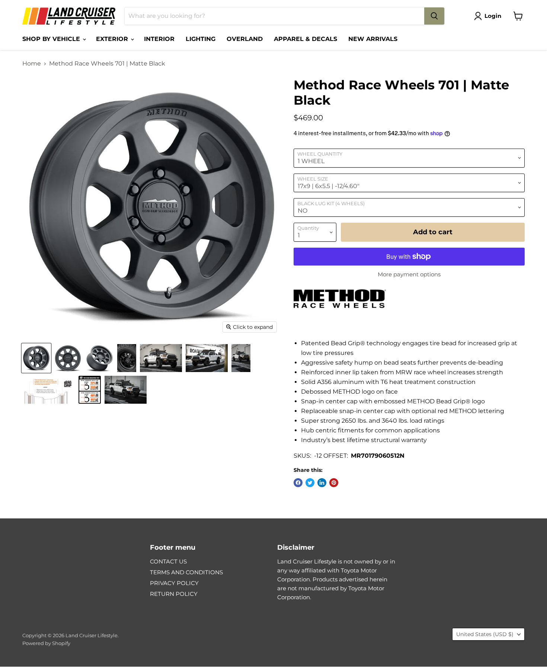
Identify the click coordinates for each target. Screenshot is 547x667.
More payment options (409, 274)
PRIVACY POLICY (174, 583)
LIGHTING (200, 38)
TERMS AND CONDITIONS (186, 572)
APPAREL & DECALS (305, 38)
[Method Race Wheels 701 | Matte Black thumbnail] (36, 358)
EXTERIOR (113, 38)
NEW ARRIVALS (372, 38)
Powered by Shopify (46, 643)
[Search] (434, 16)
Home (31, 63)
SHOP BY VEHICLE (52, 38)
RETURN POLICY (174, 593)
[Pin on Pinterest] (333, 482)
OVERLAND (245, 38)
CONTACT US (168, 561)
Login (492, 15)
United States (485, 634)
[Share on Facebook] (298, 482)
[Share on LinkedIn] (321, 482)
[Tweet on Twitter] (310, 482)
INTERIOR (159, 38)
